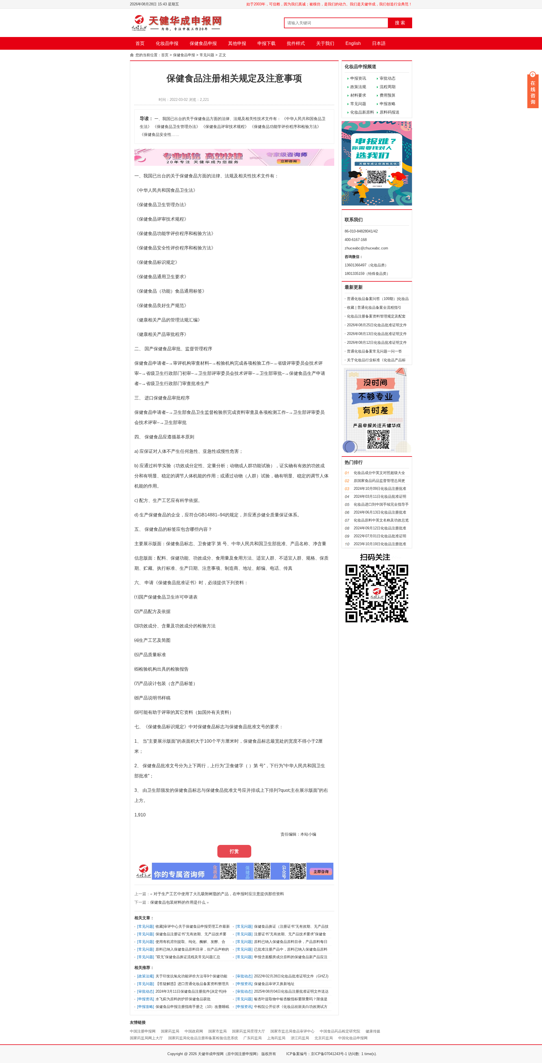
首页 (140, 43)
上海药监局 (276, 1038)
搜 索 (400, 22)
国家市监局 (217, 1031)
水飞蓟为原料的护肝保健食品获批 (183, 999)
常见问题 (207, 55)
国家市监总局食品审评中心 (292, 1031)
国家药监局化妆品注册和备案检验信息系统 (203, 1038)
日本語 (379, 43)
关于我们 (325, 43)
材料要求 (358, 95)
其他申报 (237, 43)
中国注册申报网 (143, 1031)
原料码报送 (389, 112)
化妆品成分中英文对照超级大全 (379, 473)
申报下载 (266, 43)
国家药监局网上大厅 (146, 1038)
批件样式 (296, 43)
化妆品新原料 (362, 112)
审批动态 (387, 78)
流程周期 (387, 86)
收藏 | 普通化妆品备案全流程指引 (374, 307)
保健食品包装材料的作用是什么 (178, 902)
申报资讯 (358, 78)
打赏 (234, 851)
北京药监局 (323, 1038)
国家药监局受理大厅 (248, 1031)
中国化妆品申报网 (353, 1038)
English (353, 43)
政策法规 (358, 86)
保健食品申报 (203, 43)
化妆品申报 (167, 43)
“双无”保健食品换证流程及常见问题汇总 (188, 957)
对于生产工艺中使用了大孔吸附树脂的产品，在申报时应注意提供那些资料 (219, 894)
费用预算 (387, 95)
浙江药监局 (300, 1038)
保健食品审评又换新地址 (274, 984)
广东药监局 (252, 1038)
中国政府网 (194, 1031)
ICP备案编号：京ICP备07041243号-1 (316, 1054)
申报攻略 (387, 103)
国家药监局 (170, 1031)
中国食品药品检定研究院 (340, 1031)
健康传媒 (373, 1031)
